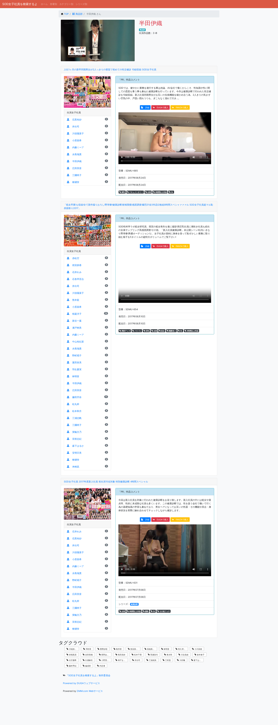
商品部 (79, 13)
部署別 (53, 4)
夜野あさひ (106, 654)
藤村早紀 (72, 666)
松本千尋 (137, 654)
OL (172, 192)
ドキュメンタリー (136, 192)
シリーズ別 (81, 4)
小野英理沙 (106, 660)
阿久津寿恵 (182, 649)
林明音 (166, 649)
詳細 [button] (146, 107)
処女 (163, 331)
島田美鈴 (121, 654)
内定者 (102, 666)
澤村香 (88, 649)
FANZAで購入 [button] (181, 107)
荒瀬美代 (154, 654)
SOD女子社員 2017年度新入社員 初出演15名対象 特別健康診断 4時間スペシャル (106, 481)
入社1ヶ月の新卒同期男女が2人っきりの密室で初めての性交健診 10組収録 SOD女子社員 (110, 69)
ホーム (44, 4)
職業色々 (172, 331)
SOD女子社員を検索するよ (19, 4)
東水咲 (169, 654)
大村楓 (182, 660)
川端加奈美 (73, 649)
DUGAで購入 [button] (161, 107)
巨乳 (147, 331)
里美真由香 (135, 649)
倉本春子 (200, 654)
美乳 (123, 192)
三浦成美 (152, 660)
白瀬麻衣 (89, 660)
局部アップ (125, 331)
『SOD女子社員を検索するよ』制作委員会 (88, 675)
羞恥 (147, 611)
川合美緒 (184, 654)
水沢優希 (72, 660)
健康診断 (134, 604)
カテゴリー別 (66, 4)
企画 (149, 192)
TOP (66, 13)
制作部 (118, 649)
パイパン (137, 331)
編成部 (88, 666)
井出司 (137, 660)
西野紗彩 (103, 649)
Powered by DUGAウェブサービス (81, 683)
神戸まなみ (122, 660)
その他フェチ (164, 611)
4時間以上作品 (161, 192)
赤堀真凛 (72, 654)
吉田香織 (89, 654)
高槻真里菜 (151, 649)
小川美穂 (198, 649)
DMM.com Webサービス (90, 691)
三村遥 (167, 660)
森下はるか (198, 660)
